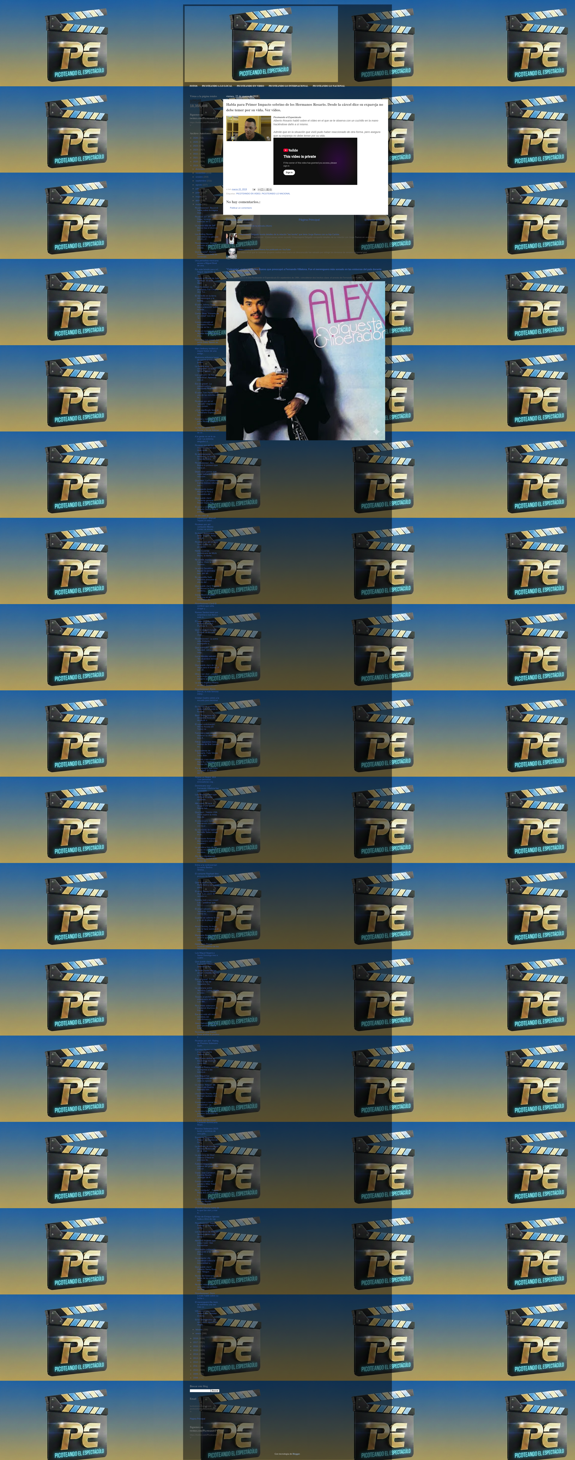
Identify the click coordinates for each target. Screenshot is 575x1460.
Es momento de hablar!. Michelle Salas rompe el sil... (206, 832)
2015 (196, 1350)
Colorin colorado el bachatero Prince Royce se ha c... (204, 324)
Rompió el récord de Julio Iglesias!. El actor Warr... (207, 280)
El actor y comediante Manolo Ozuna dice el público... (206, 509)
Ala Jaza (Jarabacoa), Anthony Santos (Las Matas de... (206, 858)
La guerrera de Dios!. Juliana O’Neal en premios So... (205, 1157)
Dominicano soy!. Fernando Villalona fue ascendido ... (207, 788)
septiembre (201, 181)
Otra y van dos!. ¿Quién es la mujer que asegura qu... (206, 676)
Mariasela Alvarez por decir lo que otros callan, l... (205, 937)
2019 (196, 166)
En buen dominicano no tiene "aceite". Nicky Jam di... (206, 535)
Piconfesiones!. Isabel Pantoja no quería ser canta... (206, 1225)
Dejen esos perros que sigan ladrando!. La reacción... (206, 474)
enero (199, 1333)
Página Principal (309, 219)
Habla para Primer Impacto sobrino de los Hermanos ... (207, 946)
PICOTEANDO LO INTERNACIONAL (288, 85)
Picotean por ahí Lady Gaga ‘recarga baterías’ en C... (205, 219)
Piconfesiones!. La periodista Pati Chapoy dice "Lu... (207, 289)
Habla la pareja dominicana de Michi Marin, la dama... (206, 553)
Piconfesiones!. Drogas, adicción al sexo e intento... (206, 245)
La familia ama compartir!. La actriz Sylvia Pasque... (205, 368)
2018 (196, 1338)
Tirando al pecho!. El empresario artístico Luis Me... (205, 999)
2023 (196, 150)
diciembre (200, 169)
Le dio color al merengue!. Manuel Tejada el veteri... (205, 518)
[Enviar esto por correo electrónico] (259, 189)
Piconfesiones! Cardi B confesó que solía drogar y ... (205, 605)
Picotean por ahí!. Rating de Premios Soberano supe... (206, 1043)
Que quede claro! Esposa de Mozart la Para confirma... (207, 588)
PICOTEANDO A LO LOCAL (217, 85)
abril (198, 200)
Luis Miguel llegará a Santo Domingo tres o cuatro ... (206, 955)
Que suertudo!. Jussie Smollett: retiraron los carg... (206, 650)
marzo (199, 204)
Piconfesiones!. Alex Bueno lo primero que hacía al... (206, 465)
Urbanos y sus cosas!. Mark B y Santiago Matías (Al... (205, 761)
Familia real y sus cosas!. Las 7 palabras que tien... (207, 902)
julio (198, 189)
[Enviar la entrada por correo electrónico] (254, 189)
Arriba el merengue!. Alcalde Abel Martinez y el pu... (207, 333)
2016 (196, 1346)
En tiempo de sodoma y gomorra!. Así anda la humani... (206, 709)
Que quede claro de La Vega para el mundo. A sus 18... (207, 667)
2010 (196, 1370)
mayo (198, 197)
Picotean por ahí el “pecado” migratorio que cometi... (205, 403)
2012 (196, 1362)
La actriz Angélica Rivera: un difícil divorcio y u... (207, 684)
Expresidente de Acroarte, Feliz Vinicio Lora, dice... (206, 753)
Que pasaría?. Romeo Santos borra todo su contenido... (206, 254)
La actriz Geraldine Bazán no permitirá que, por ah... (205, 570)
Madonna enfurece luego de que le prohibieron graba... (207, 359)
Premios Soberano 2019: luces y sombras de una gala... (207, 1131)
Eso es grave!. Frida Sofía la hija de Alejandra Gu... (204, 981)
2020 (196, 161)
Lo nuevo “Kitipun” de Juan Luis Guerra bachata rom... (205, 1087)
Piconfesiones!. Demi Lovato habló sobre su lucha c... (206, 1295)
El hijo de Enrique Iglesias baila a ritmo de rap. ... (207, 1217)
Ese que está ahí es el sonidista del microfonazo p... (205, 1016)
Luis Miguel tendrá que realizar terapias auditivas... (206, 796)
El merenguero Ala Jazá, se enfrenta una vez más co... (206, 1304)
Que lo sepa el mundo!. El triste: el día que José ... (206, 632)
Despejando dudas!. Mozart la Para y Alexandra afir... (204, 491)
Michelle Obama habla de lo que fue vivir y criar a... (207, 1210)
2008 (196, 1378)
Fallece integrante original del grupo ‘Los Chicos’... (206, 1166)
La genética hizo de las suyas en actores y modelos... (206, 849)
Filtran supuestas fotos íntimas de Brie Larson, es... (207, 744)
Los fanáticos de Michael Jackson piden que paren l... (206, 1234)
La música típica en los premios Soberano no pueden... (206, 1113)
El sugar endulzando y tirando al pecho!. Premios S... (205, 623)
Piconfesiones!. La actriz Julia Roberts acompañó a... (206, 641)
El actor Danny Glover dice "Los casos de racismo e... (205, 893)
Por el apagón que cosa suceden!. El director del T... (206, 770)
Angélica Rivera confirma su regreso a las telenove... (207, 1069)
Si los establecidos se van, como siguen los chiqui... (206, 1322)
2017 (196, 1342)
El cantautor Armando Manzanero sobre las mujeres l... (206, 841)
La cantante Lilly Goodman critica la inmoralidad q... (205, 1260)
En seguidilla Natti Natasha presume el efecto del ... (205, 579)
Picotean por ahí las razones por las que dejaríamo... (205, 447)
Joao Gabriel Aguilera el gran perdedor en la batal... (206, 1025)
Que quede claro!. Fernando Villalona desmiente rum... (205, 964)
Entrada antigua (375, 219)
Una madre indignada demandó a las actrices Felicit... (207, 1251)
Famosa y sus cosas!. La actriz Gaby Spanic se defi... (207, 342)
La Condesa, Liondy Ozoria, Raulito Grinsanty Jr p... (204, 1201)
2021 (196, 158)
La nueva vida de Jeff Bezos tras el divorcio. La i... (206, 227)
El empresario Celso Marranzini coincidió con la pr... (205, 823)
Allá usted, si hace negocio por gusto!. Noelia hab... (205, 805)
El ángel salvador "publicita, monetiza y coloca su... (206, 911)
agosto (199, 185)
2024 (196, 146)
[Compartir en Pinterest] (270, 189)
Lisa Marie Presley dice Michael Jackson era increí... (206, 1096)
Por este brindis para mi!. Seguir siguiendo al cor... (207, 271)
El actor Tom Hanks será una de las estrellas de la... (207, 395)
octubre (199, 177)
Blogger (296, 1454)
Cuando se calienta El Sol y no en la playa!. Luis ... (207, 920)
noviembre (201, 173)
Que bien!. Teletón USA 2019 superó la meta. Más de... (206, 814)
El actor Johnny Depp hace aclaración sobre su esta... (206, 307)
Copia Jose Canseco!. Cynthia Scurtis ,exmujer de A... (205, 1175)
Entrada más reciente (240, 219)
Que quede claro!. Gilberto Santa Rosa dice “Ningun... (205, 1269)
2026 (196, 138)
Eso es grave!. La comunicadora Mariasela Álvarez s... (206, 386)
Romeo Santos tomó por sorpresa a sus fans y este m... (206, 614)
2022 (196, 154)
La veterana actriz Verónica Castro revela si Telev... (207, 990)
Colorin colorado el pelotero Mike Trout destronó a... (205, 1183)
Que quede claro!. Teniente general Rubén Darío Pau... (205, 500)
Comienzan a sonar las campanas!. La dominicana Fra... (206, 1104)
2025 (196, 142)
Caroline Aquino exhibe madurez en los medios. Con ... (206, 1051)
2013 (196, 1358)
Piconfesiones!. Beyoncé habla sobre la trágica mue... (206, 210)
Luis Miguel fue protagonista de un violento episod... (205, 1078)
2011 (195, 1366)
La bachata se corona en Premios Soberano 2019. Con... (207, 1148)
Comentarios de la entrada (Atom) (256, 226)
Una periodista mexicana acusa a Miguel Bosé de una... (206, 263)
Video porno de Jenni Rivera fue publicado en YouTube (264, 249)
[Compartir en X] (264, 189)
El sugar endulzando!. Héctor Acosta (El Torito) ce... (205, 726)
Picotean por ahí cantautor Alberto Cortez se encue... (205, 526)
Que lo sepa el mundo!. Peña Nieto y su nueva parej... (207, 884)
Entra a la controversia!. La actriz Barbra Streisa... (206, 867)
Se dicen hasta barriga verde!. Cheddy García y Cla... (207, 972)
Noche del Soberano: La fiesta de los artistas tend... (206, 1278)
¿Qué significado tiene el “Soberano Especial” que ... (206, 412)
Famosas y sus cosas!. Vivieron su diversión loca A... (206, 735)
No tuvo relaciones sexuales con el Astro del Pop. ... (206, 1286)
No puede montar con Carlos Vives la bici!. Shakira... (205, 562)
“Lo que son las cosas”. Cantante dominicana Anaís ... (206, 1122)
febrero (199, 1329)
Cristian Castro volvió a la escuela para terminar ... (207, 700)
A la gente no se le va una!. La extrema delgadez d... (205, 438)
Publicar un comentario (241, 208)
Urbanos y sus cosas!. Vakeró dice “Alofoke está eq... (206, 1313)
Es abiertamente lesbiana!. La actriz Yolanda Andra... (205, 456)
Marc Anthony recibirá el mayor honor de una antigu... (206, 350)
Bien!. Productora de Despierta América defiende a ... (205, 717)
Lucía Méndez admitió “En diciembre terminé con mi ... (206, 658)
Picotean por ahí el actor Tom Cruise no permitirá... (206, 544)
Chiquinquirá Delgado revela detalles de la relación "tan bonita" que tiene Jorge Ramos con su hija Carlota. (289, 234)
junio (198, 192)
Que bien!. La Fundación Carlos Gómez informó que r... (207, 482)
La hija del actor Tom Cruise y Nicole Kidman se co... (207, 430)
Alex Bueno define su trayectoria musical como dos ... (205, 1060)
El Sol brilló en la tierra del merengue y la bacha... (205, 298)
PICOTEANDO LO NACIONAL (329, 85)
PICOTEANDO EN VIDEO (250, 85)
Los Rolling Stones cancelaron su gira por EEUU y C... (206, 236)
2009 (196, 1374)
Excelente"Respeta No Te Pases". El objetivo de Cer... (207, 1139)
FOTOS (193, 85)
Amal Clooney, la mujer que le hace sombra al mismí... (206, 928)
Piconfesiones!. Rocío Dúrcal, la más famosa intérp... (206, 691)
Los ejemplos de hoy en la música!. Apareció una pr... (206, 377)
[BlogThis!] (262, 189)
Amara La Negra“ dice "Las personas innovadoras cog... (205, 779)
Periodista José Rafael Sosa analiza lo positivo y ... (207, 1034)
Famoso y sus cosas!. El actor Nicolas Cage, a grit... (206, 421)
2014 (196, 1354)
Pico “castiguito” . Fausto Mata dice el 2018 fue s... (206, 1192)
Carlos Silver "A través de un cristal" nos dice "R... (207, 315)
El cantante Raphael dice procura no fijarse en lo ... (207, 876)
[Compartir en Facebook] (267, 189)
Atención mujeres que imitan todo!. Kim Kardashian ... (205, 1243)
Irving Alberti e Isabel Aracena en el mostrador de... (205, 597)
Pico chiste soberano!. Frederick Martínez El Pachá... (206, 1008)
